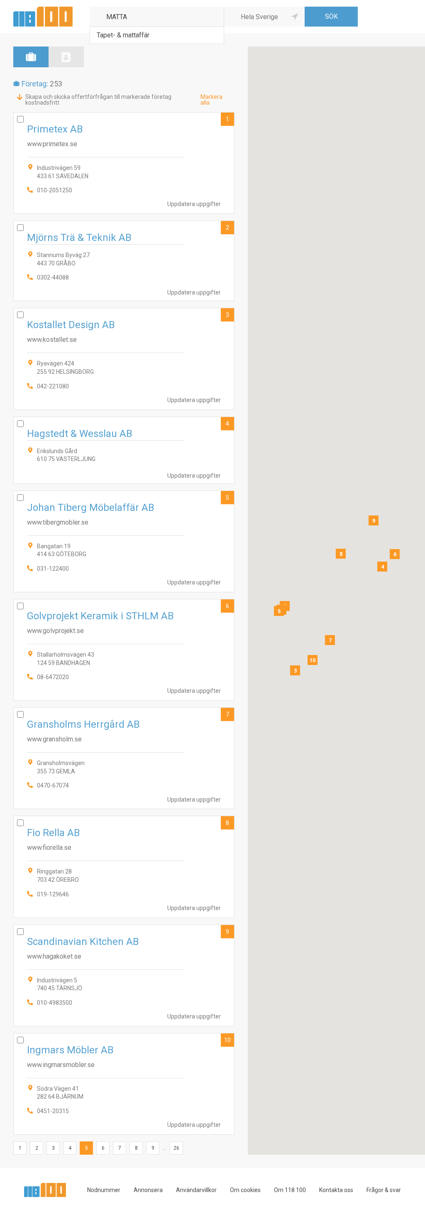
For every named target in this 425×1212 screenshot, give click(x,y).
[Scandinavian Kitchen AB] (124, 975)
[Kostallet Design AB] (124, 358)
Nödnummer (103, 1190)
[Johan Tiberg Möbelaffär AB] (124, 541)
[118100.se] (43, 10)
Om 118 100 (290, 1190)
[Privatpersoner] (66, 57)
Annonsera (148, 1190)
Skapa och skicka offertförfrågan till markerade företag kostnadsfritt (98, 99)
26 (176, 1148)
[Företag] (31, 57)
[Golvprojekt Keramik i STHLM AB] (124, 649)
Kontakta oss (336, 1190)
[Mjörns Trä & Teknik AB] (124, 261)
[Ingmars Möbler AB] (124, 1083)
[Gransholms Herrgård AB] (124, 758)
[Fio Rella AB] (124, 866)
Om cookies (245, 1190)
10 (227, 1040)
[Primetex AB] (124, 163)
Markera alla (211, 99)
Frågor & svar (383, 1190)
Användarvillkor (196, 1190)
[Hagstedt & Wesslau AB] (124, 450)
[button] (295, 670)
